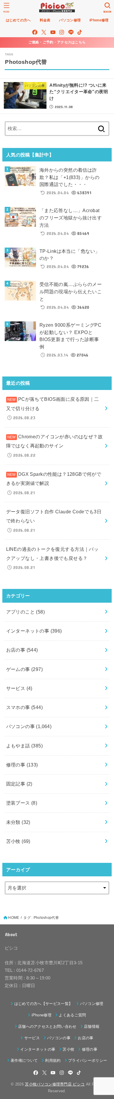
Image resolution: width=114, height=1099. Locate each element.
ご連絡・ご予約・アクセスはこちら (57, 42)
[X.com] (43, 32)
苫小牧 (18, 841)
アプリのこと (25, 611)
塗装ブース (21, 802)
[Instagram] (61, 32)
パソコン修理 (91, 1003)
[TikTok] (79, 32)
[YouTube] (53, 32)
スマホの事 (24, 707)
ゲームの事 (24, 669)
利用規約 (53, 1060)
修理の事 (22, 764)
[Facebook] (34, 32)
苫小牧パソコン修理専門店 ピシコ (54, 1084)
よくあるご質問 (72, 1015)
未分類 (18, 822)
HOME (13, 917)
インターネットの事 (34, 630)
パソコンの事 (29, 726)
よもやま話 (24, 745)
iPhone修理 (41, 1015)
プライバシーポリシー (87, 1060)
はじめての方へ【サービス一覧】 (43, 1003)
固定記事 (19, 783)
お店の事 (22, 649)
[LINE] (71, 32)
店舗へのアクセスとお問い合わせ (47, 1026)
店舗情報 (91, 1026)
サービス (19, 688)
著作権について (24, 1060)
